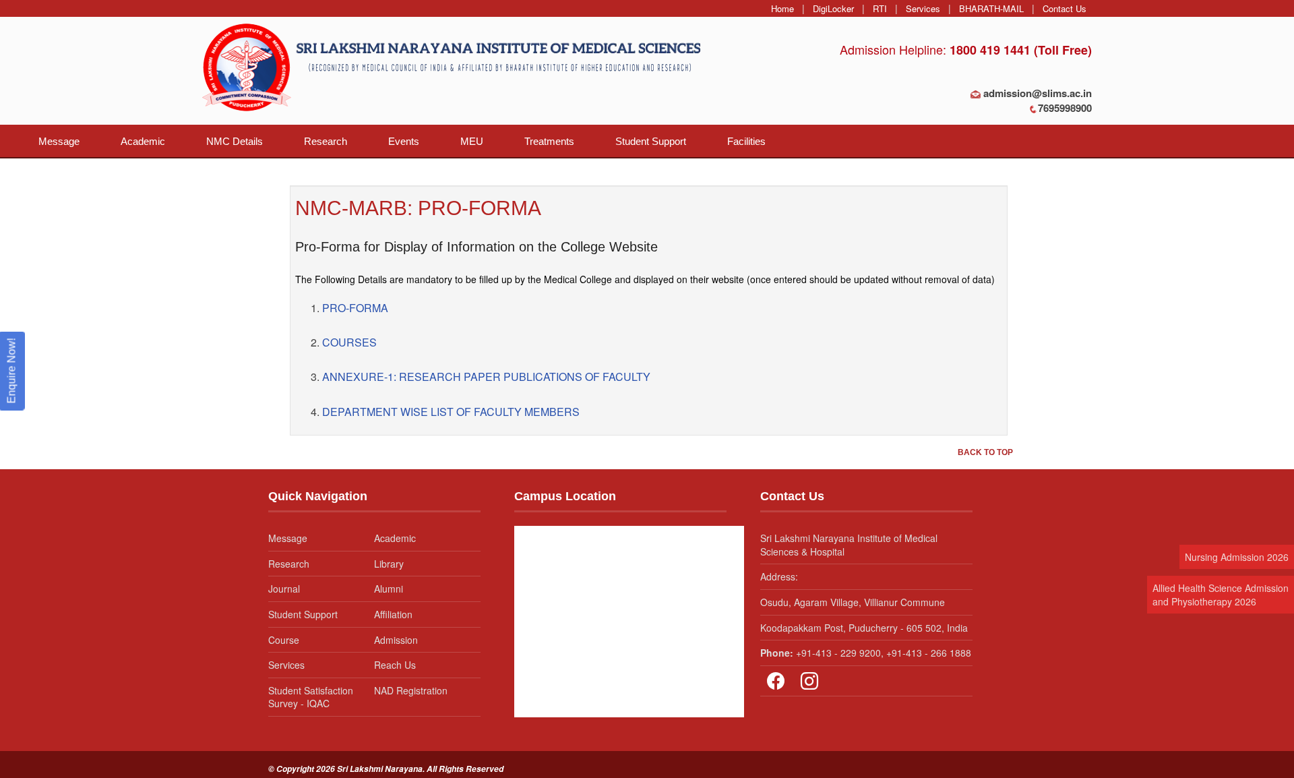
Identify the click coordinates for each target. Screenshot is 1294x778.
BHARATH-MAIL (991, 8)
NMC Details (234, 141)
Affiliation (393, 614)
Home (782, 8)
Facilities (746, 141)
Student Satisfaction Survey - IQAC (310, 697)
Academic (143, 141)
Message (59, 141)
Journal (284, 588)
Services (923, 8)
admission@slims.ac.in (1037, 93)
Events (403, 141)
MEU (471, 141)
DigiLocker (833, 8)
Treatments (549, 141)
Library (389, 563)
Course (283, 640)
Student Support (650, 141)
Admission (396, 640)
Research (325, 141)
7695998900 (1065, 107)
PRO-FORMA (355, 308)
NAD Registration (411, 690)
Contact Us (1064, 8)
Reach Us (395, 664)
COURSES (349, 342)
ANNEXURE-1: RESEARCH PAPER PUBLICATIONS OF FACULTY (486, 376)
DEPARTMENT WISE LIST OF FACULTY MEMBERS (451, 411)
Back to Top (985, 452)
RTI (880, 8)
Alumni (388, 588)
